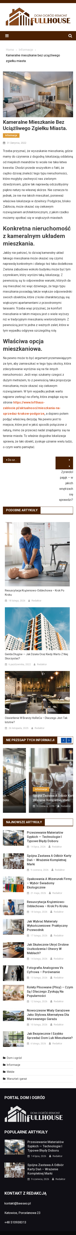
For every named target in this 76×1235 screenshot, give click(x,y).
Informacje (11, 135)
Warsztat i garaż (17, 1078)
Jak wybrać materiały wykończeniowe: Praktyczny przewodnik (47, 926)
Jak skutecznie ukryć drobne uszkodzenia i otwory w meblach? (48, 949)
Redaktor (36, 600)
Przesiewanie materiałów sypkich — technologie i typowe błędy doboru (45, 837)
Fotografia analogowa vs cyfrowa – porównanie (45, 970)
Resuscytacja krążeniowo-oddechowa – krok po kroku (34, 592)
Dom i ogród (14, 1057)
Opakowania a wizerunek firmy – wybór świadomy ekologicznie (49, 883)
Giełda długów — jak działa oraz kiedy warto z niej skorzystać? (36, 656)
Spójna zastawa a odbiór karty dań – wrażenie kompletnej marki (33, 798)
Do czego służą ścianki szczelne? (14, 459)
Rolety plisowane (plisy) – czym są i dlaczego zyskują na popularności (50, 991)
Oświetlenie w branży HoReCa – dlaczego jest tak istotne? (36, 720)
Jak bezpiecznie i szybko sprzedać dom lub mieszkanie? (50, 1036)
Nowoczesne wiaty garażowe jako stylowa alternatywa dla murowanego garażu (48, 1015)
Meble (10, 1071)
